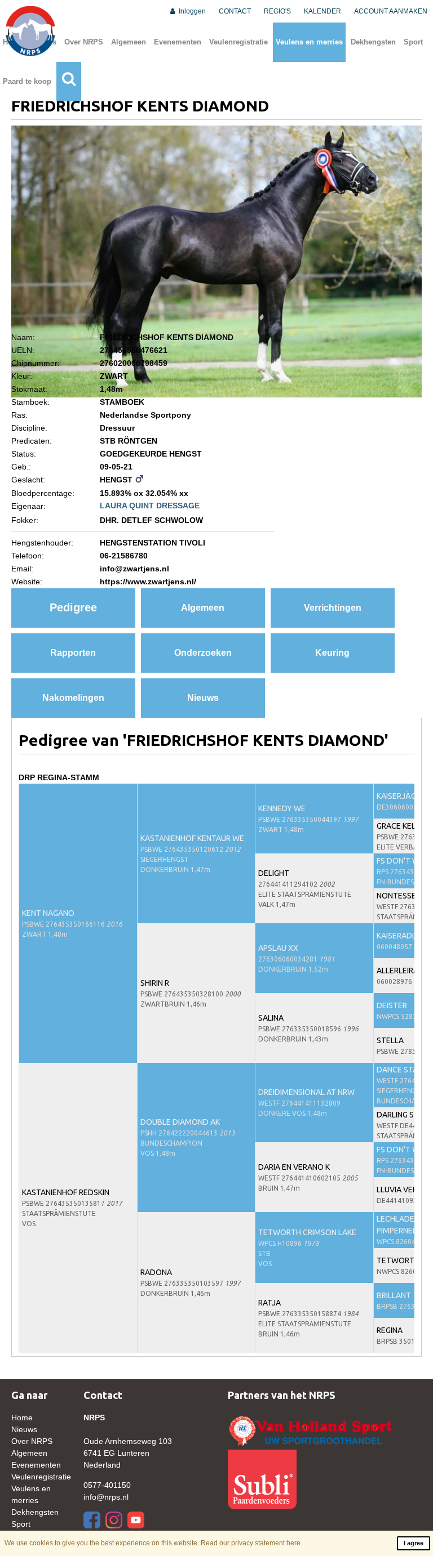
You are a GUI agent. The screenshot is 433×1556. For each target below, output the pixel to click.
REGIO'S (277, 11)
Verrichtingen (332, 607)
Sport (413, 42)
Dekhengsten (373, 42)
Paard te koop (27, 81)
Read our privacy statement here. (251, 1543)
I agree (413, 1543)
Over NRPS (83, 42)
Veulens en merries (309, 42)
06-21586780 (124, 555)
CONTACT (235, 11)
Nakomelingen (73, 698)
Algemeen (128, 42)
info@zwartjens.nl (134, 568)
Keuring (332, 653)
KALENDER (322, 11)
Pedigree (73, 607)
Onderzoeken (203, 653)
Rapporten (73, 653)
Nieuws (203, 698)
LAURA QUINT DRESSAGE (150, 505)
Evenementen (177, 42)
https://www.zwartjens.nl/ (148, 581)
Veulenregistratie (238, 42)
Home (22, 1417)
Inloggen (191, 11)
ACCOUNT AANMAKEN (390, 11)
